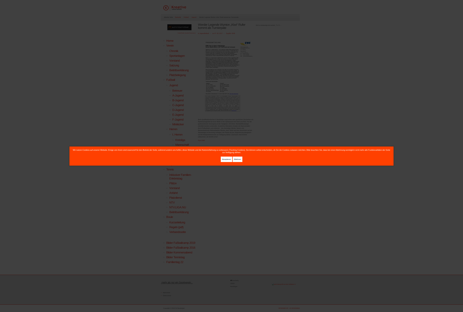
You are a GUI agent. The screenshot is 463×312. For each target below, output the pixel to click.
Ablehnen (237, 159)
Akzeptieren (226, 159)
